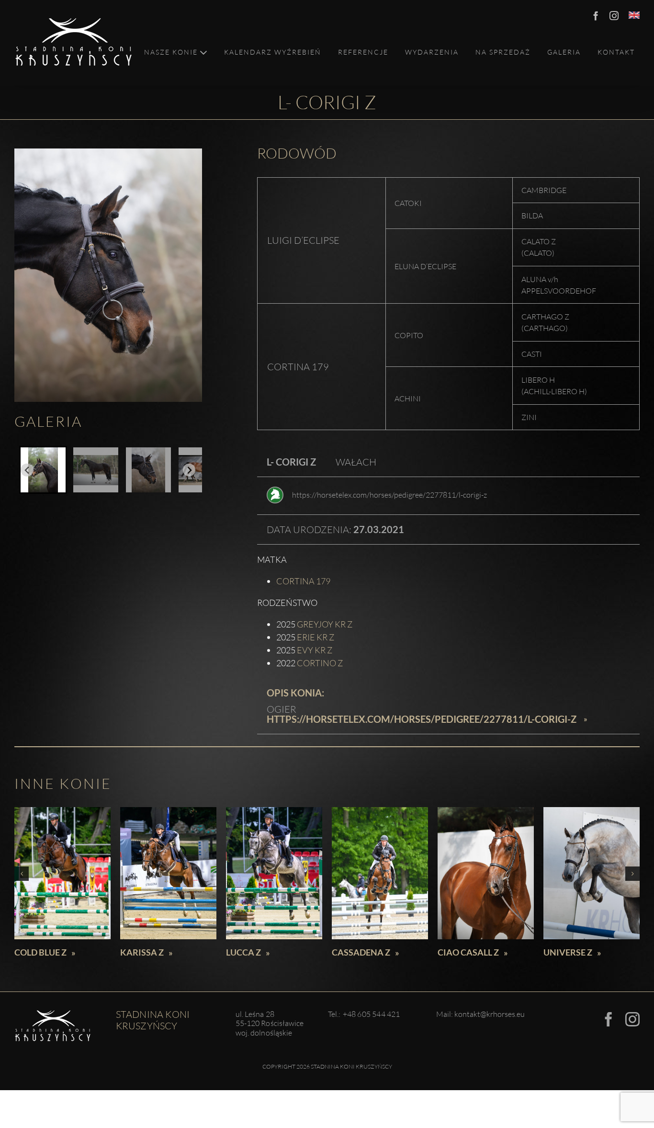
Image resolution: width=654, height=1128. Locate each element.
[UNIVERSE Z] (591, 873)
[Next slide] (189, 470)
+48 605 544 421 (371, 1014)
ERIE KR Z (315, 637)
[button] (43, 470)
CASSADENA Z (361, 952)
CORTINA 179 (303, 581)
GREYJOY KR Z (324, 624)
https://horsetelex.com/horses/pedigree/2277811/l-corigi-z (389, 495)
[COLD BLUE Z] (62, 873)
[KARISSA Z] (168, 873)
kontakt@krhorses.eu (489, 1014)
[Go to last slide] (27, 470)
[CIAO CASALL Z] (486, 873)
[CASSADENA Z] (380, 873)
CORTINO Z (320, 663)
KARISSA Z (142, 952)
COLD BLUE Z (40, 952)
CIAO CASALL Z (468, 952)
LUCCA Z (243, 952)
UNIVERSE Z (567, 952)
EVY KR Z (314, 650)
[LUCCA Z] (274, 873)
